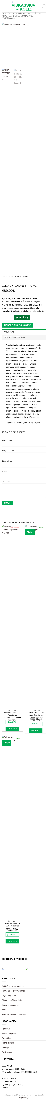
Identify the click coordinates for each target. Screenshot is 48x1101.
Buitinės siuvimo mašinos (27, 14)
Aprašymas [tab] (9, 332)
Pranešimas (7, 482)
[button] (3, 6)
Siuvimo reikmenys (10, 1005)
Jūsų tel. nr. (7, 461)
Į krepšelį (22, 318)
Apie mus (6, 1029)
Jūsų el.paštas (8, 451)
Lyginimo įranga (9, 995)
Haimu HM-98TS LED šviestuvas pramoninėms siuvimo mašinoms (12, 716)
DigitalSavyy (24, 1098)
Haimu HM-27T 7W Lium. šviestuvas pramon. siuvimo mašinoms (12, 927)
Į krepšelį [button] (35, 724)
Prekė (4, 471)
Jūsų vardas (7, 440)
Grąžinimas (7, 1052)
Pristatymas (7, 1048)
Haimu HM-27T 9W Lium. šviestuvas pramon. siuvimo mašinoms (36, 716)
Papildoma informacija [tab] (14, 337)
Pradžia (6, 14)
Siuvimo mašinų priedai (12, 1000)
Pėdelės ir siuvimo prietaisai (14, 1014)
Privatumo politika (9, 1033)
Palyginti (12, 729)
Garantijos (6, 1038)
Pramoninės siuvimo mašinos (15, 991)
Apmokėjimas (8, 1043)
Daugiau (12, 722)
